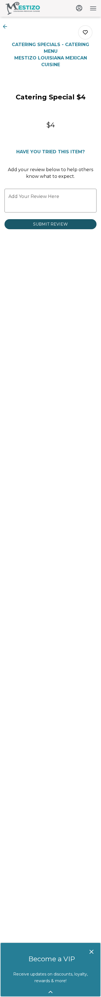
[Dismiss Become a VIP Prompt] (91, 951)
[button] (6, 26)
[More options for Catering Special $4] (85, 32)
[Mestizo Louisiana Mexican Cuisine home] (29, 8)
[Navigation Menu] (93, 8)
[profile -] (79, 8)
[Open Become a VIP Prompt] (50, 992)
